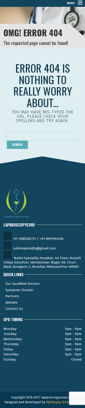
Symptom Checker (19, 290)
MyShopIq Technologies (63, 402)
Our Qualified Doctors (22, 284)
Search (17, 144)
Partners (12, 296)
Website (11, 302)
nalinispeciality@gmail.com (34, 248)
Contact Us (14, 309)
